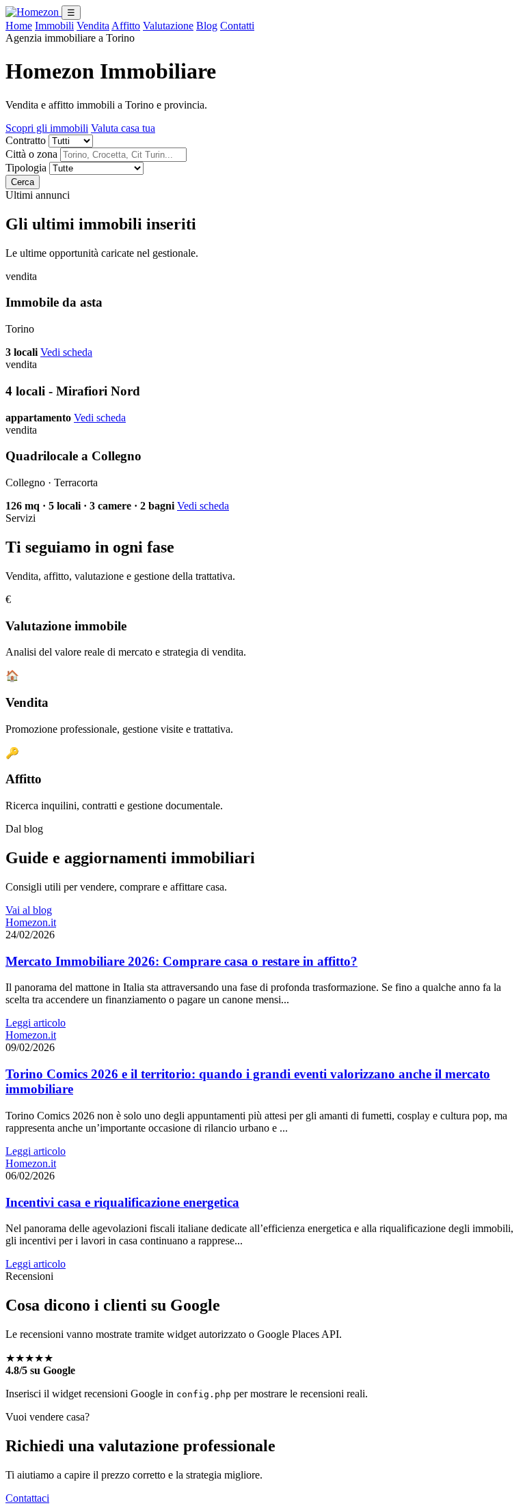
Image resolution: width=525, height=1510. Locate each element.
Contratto (25, 140)
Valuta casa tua (123, 128)
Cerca (22, 182)
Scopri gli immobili (46, 128)
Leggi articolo (35, 1023)
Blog (206, 25)
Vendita (93, 25)
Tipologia (25, 167)
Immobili (54, 25)
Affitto (125, 25)
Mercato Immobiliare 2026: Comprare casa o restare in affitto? (181, 961)
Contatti (237, 25)
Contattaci (27, 1498)
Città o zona (31, 154)
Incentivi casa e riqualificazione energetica (122, 1202)
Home (18, 25)
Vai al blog (28, 910)
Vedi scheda (66, 352)
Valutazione (168, 25)
